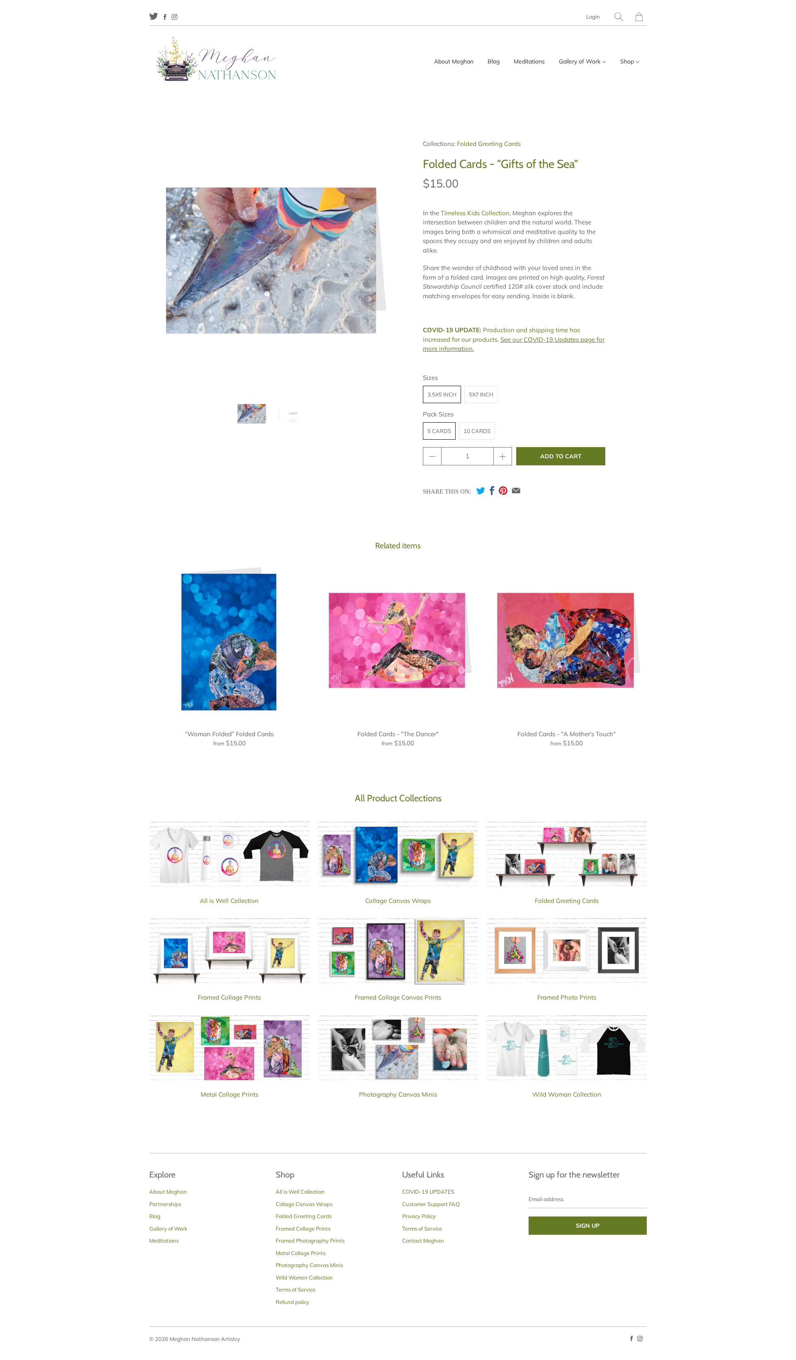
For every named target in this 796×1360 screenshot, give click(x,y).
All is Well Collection (229, 901)
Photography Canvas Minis (398, 1094)
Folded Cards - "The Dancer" (398, 641)
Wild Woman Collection (566, 1094)
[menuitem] (453, 61)
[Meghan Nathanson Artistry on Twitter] (153, 16)
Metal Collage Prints (229, 1094)
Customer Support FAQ (431, 1204)
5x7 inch (481, 394)
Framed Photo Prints (566, 997)
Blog (154, 1216)
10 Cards (477, 431)
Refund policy (292, 1302)
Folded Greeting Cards (489, 144)
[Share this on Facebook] (491, 490)
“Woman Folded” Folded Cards (229, 641)
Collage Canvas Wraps (398, 901)
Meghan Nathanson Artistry (205, 1339)
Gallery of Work (168, 1228)
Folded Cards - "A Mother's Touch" (566, 641)
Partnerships (165, 1204)
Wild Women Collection (304, 1277)
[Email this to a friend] (516, 490)
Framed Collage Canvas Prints (398, 997)
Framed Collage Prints (229, 997)
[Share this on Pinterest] (503, 490)
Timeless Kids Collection (475, 213)
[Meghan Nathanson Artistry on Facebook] (164, 17)
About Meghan (168, 1191)
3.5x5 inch (441, 394)
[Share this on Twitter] (480, 490)
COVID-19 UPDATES (428, 1191)
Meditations (164, 1240)
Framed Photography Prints (310, 1240)
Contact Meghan (423, 1240)
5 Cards (439, 431)
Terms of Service (295, 1289)
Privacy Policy (419, 1216)
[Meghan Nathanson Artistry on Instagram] (174, 17)
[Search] (618, 16)
